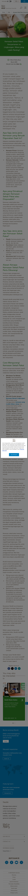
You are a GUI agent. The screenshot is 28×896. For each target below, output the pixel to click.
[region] (14, 448)
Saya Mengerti (14, 454)
